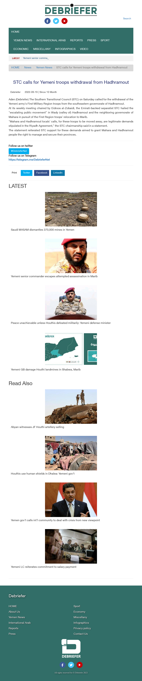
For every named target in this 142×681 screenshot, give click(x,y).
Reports (76, 40)
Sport (105, 40)
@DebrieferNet (19, 151)
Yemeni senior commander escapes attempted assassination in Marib (61, 58)
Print (14, 172)
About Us (14, 612)
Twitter (26, 172)
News (27, 67)
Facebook (41, 172)
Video (84, 49)
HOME (15, 32)
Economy (79, 612)
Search (127, 18)
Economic (21, 49)
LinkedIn (58, 172)
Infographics (65, 49)
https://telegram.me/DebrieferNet (29, 160)
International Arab (51, 40)
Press (91, 40)
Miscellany (42, 49)
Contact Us (81, 634)
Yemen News (23, 40)
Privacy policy (82, 628)
